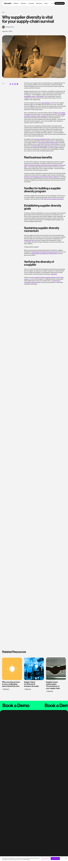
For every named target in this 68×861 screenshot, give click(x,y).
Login (52, 3)
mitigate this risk (29, 240)
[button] (16, 3)
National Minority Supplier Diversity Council (45, 146)
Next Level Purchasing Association (54, 199)
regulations (53, 274)
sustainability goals (29, 96)
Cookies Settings (45, 858)
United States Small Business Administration (44, 253)
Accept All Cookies (55, 858)
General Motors (46, 103)
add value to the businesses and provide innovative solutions (41, 176)
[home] (7, 3)
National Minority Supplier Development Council (45, 252)
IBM (32, 106)
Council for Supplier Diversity (42, 139)
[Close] (65, 858)
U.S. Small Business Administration (48, 142)
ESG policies (40, 96)
